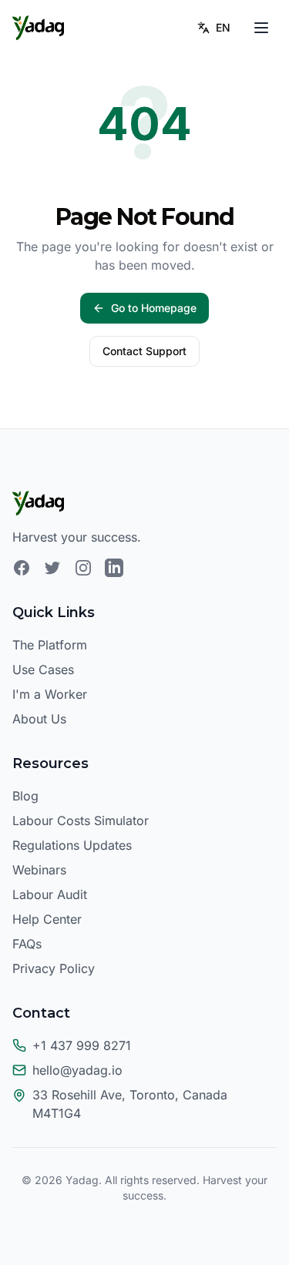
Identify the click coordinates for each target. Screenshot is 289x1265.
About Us (39, 718)
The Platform (49, 645)
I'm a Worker (49, 694)
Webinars (39, 869)
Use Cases (43, 669)
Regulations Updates (72, 845)
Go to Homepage (154, 307)
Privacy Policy (53, 968)
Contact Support (144, 350)
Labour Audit (49, 894)
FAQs (27, 943)
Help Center (47, 919)
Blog (25, 796)
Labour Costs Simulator (80, 820)
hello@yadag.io (77, 1070)
